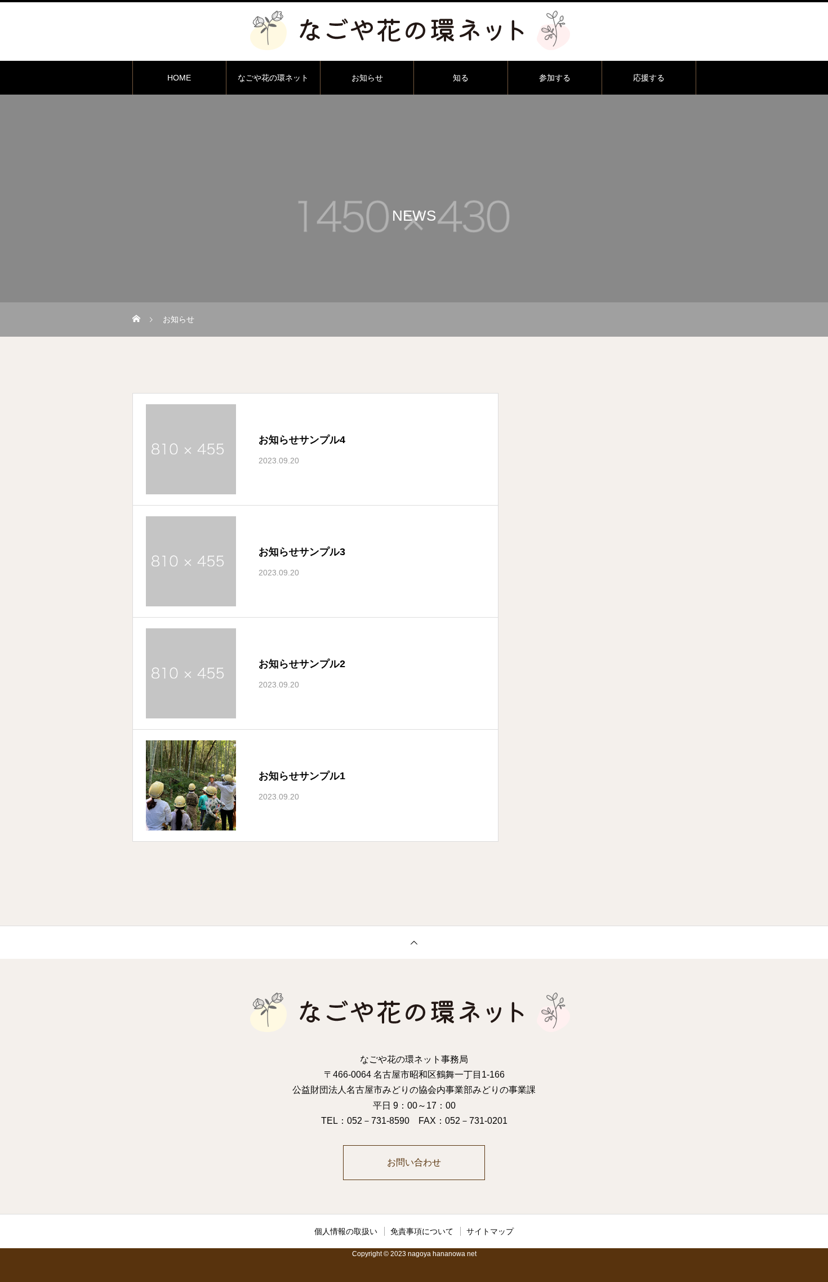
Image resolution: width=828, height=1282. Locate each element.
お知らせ (367, 77)
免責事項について (421, 1231)
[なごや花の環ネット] (414, 30)
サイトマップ (490, 1231)
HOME (179, 77)
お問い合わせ (414, 1162)
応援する (649, 77)
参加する (555, 77)
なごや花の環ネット (273, 77)
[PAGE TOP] (414, 942)
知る (461, 77)
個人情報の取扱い (345, 1231)
